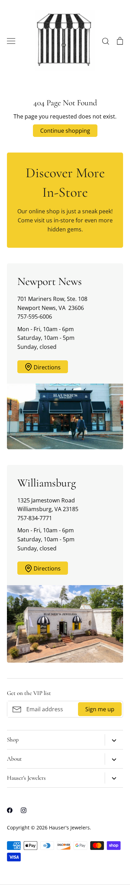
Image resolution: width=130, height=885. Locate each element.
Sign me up (99, 709)
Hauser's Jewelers (69, 827)
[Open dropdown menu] (114, 740)
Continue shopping (65, 130)
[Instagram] (24, 810)
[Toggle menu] (11, 41)
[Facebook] (10, 810)
